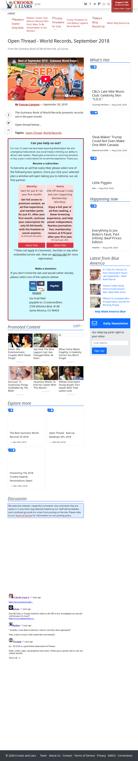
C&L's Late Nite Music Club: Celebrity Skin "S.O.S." (108, 95)
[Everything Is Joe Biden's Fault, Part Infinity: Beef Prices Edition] (110, 215)
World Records (52, 133)
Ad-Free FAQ (60, 254)
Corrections (125, 755)
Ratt (94, 188)
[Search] (108, 4)
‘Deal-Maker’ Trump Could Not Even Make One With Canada (108, 141)
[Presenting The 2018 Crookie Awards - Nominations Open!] (26, 458)
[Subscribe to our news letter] (104, 4)
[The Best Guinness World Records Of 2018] (26, 418)
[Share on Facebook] (8, 115)
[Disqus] (46, 626)
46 (92, 206)
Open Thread (34, 133)
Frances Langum (29, 104)
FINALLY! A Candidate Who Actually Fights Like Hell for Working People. (116, 301)
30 (8, 130)
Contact (67, 755)
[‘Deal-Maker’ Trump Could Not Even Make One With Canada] (110, 122)
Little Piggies (102, 182)
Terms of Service (23, 515)
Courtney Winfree (100, 104)
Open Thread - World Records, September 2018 (58, 41)
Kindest (36, 293)
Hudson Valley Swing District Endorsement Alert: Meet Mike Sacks (114, 289)
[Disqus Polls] (46, 555)
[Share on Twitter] (8, 123)
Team (43, 755)
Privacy (101, 755)
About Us (55, 755)
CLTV (37, 4)
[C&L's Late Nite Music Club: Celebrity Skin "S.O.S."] (110, 76)
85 (92, 67)
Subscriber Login (122, 8)
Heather (95, 247)
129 (10, 450)
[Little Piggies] (110, 167)
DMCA (112, 755)
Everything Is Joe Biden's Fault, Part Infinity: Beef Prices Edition (106, 236)
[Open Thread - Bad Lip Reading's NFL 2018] (65, 418)
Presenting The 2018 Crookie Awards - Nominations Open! (21, 476)
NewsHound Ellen (100, 150)
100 (92, 112)
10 (92, 158)
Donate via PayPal (54, 286)
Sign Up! (99, 350)
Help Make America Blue (110, 311)
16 (49, 410)
